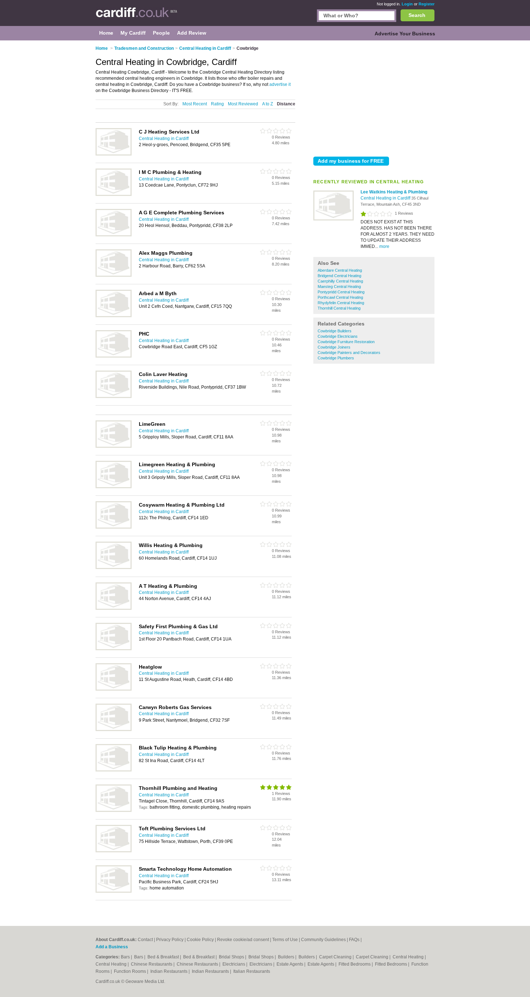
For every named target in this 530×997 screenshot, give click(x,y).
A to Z (267, 103)
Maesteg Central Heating (339, 286)
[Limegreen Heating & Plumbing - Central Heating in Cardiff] (114, 486)
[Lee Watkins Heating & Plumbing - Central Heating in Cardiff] (333, 219)
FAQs (354, 939)
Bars (126, 956)
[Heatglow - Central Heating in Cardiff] (114, 689)
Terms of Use (285, 939)
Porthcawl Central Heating (340, 297)
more (384, 246)
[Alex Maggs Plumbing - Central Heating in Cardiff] (114, 275)
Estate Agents (290, 964)
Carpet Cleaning (336, 956)
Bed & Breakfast (163, 956)
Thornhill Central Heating (339, 308)
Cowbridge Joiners (334, 347)
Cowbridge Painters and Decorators (349, 352)
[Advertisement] (373, 97)
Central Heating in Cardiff (386, 198)
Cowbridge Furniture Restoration (346, 342)
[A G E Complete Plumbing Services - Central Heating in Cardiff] (114, 234)
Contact (145, 939)
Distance (286, 103)
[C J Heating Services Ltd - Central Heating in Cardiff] (114, 154)
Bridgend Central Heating (339, 276)
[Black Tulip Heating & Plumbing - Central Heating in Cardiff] (114, 770)
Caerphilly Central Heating (340, 281)
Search (416, 15)
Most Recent (194, 103)
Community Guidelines (323, 939)
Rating (217, 103)
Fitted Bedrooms (355, 964)
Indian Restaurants (169, 971)
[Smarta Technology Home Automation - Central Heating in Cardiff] (114, 891)
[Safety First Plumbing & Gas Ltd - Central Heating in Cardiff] (114, 648)
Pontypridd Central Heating (341, 292)
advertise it (280, 84)
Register (426, 4)
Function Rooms (130, 971)
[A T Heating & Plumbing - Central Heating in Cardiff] (114, 608)
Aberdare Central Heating (340, 270)
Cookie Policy (200, 939)
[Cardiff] (136, 16)
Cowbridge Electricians (338, 336)
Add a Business (112, 946)
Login (407, 4)
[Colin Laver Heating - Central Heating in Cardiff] (114, 396)
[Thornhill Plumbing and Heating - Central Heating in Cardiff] (114, 810)
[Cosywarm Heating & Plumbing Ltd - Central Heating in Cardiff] (114, 527)
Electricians (234, 964)
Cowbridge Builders (335, 331)
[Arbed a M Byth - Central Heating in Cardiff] (114, 315)
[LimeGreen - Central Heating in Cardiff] (114, 446)
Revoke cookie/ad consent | (244, 939)
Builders (286, 956)
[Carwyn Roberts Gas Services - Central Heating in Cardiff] (114, 729)
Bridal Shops (232, 956)
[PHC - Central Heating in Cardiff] (114, 356)
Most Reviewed (243, 103)
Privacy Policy (170, 939)
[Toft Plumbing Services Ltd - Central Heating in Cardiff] (114, 850)
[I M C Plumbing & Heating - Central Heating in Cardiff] (114, 194)
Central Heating (409, 956)
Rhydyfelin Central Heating (341, 303)
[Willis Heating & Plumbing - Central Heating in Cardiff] (114, 567)
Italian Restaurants (251, 971)
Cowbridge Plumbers (336, 358)
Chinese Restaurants (152, 964)
